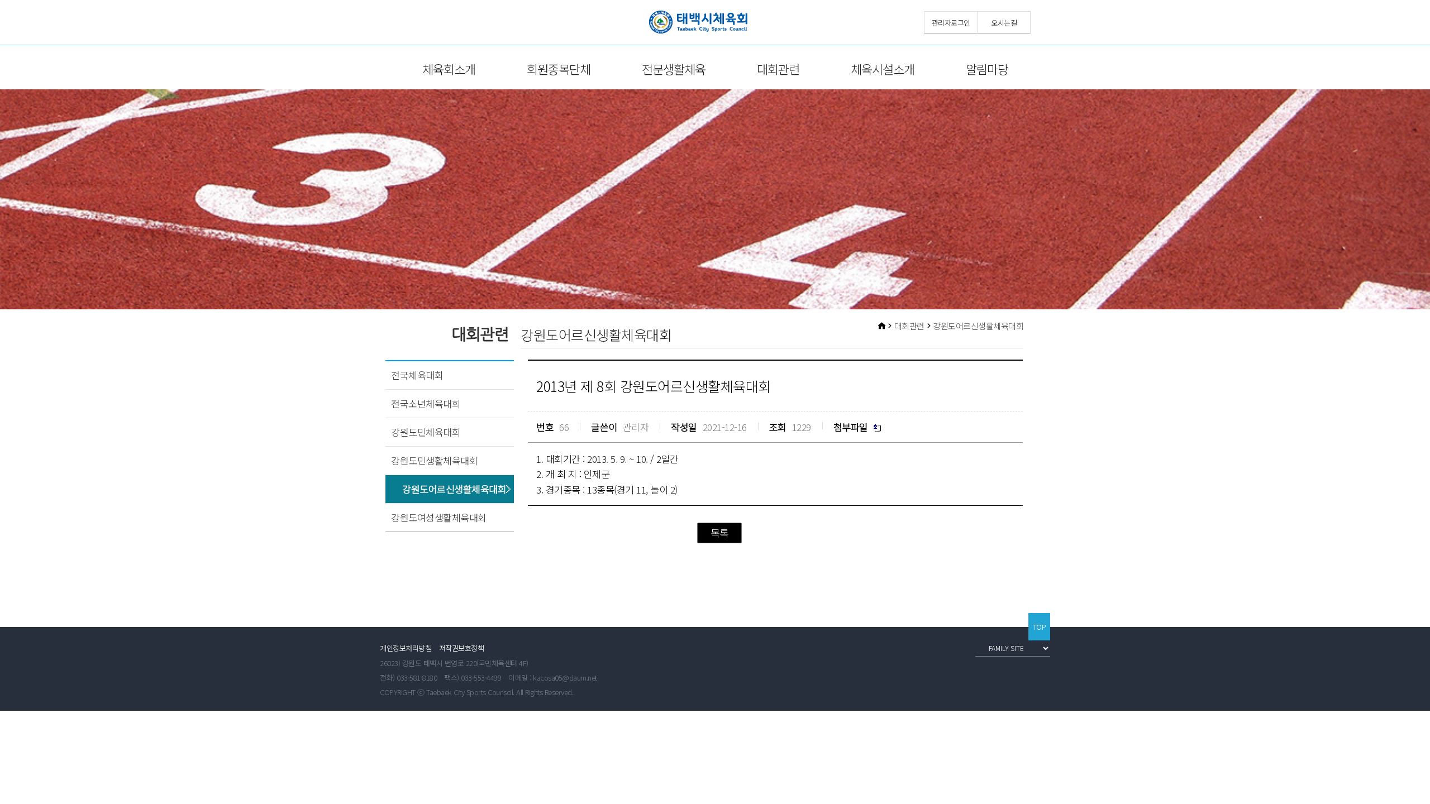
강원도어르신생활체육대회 (454, 489)
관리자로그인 (951, 22)
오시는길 (1004, 22)
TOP (1039, 626)
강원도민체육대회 (425, 432)
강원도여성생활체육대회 (439, 517)
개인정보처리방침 (405, 648)
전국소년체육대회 (425, 403)
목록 (720, 532)
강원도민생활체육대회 (434, 460)
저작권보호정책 (461, 648)
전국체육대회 (417, 375)
